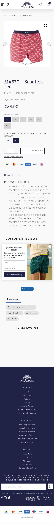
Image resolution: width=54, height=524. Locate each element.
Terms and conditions (27, 409)
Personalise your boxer (27, 428)
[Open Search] (40, 4)
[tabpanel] (27, 331)
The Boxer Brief (27, 442)
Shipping (27, 395)
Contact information (27, 413)
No (15, 141)
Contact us (27, 457)
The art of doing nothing (27, 439)
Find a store (27, 454)
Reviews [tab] (13, 299)
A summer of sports (27, 435)
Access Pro (27, 464)
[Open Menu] (2, 4)
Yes (8, 141)
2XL (39, 119)
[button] (23, 63)
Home (7, 15)
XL (31, 119)
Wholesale (27, 461)
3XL (7, 126)
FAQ (27, 392)
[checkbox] (12, 318)
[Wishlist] (7, 4)
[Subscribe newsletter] (50, 486)
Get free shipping (14, 275)
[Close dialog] (49, 246)
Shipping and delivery (13, 157)
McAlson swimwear (27, 432)
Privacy (27, 402)
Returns (27, 399)
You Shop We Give (27, 425)
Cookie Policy (27, 406)
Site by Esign (27, 517)
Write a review (27, 289)
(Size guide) (13, 114)
